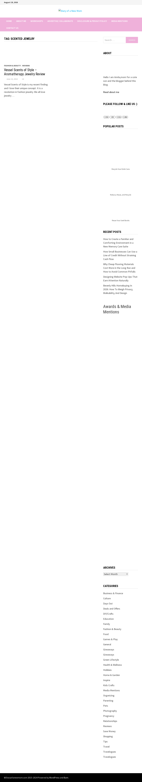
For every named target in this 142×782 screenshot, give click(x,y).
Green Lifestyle (111, 659)
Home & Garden (111, 675)
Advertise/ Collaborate (60, 21)
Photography (110, 710)
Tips (105, 741)
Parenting (108, 700)
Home (9, 21)
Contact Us (12, 28)
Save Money (109, 731)
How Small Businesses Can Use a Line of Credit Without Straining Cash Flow (120, 255)
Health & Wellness (112, 664)
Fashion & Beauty (12, 65)
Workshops (37, 21)
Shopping (108, 736)
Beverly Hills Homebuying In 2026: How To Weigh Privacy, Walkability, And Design (118, 289)
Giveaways (108, 649)
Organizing (108, 695)
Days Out (108, 603)
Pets (105, 705)
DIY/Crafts (108, 613)
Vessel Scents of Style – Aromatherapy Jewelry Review (24, 72)
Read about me (111, 92)
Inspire (106, 680)
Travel (106, 746)
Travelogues (109, 751)
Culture (107, 598)
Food (106, 634)
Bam (66, 777)
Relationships (110, 721)
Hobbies (107, 670)
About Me (21, 21)
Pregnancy (108, 716)
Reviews (26, 65)
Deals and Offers (111, 608)
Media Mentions (119, 21)
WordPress (54, 777)
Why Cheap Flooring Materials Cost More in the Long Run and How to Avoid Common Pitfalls (119, 268)
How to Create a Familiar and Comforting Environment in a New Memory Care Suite (118, 242)
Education (108, 618)
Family (106, 624)
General (107, 644)
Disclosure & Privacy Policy (92, 21)
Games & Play (110, 639)
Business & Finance (113, 593)
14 (23, 79)
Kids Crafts (108, 685)
